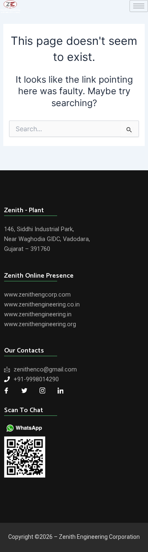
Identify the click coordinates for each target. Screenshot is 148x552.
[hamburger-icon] (139, 6)
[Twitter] (24, 391)
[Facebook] (6, 391)
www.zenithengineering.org (40, 324)
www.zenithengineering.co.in (42, 304)
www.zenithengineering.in (38, 314)
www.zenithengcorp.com (37, 294)
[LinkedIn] (60, 391)
